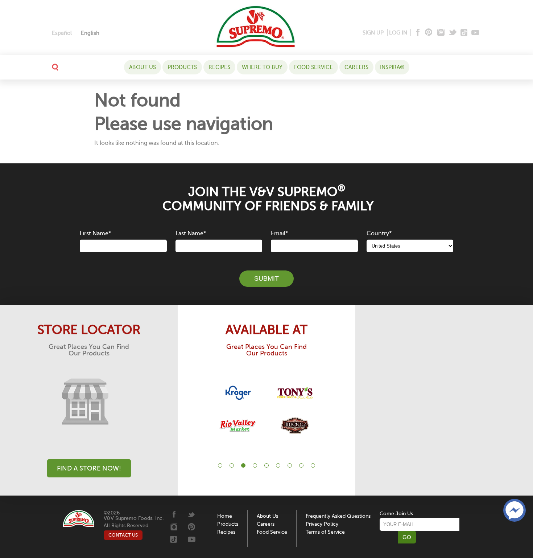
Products (182, 67)
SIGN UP (373, 33)
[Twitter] (453, 32)
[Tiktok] (464, 32)
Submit (266, 278)
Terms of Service (325, 532)
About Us (142, 67)
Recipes (219, 67)
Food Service (313, 67)
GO (406, 537)
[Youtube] (475, 32)
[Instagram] (441, 32)
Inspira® (392, 67)
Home (224, 516)
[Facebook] (417, 32)
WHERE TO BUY (262, 67)
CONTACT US (123, 535)
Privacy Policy (322, 524)
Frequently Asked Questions (338, 516)
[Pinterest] (428, 32)
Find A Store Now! (89, 468)
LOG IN (398, 33)
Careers (356, 67)
